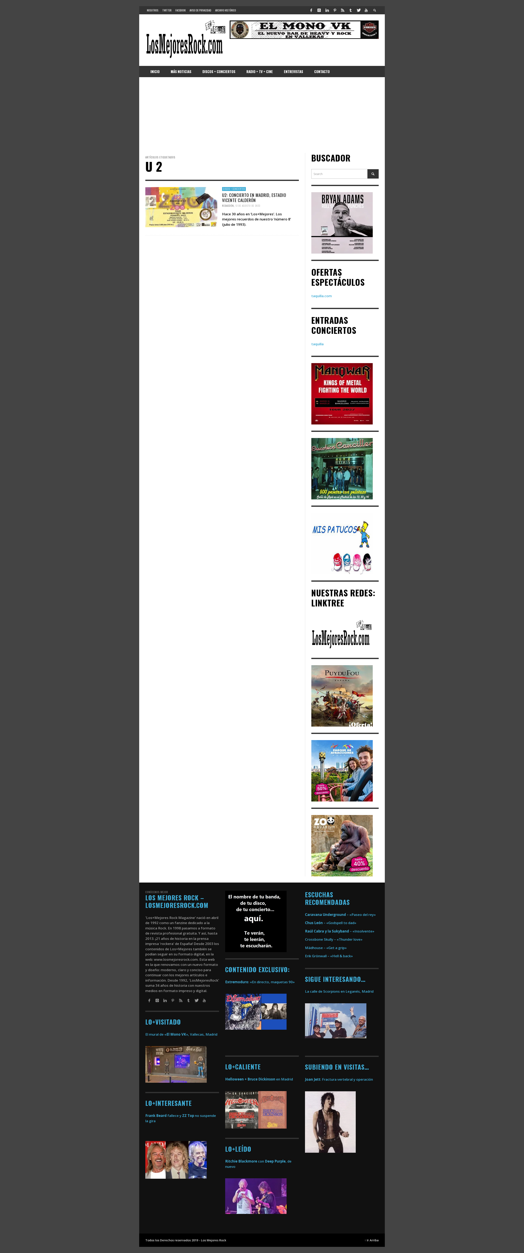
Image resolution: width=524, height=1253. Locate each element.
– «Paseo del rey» (340, 914)
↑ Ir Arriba (372, 1240)
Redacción (228, 205)
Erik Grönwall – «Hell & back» (329, 956)
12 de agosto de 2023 (247, 205)
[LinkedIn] (327, 10)
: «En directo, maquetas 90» (260, 982)
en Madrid (259, 1079)
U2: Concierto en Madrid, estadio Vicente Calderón (254, 197)
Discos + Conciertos (234, 189)
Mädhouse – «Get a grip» (326, 947)
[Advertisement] (262, 115)
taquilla (317, 344)
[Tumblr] (351, 10)
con (244, 1161)
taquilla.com (321, 295)
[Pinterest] (335, 10)
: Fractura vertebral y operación (339, 1079)
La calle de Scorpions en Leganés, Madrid (339, 991)
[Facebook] (311, 10)
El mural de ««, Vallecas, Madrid (181, 1034)
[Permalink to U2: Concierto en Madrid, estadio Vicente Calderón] (181, 206)
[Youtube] (366, 10)
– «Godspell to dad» (330, 922)
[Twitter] (358, 10)
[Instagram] (319, 10)
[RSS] (343, 10)
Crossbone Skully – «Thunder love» (334, 939)
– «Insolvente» (339, 931)
